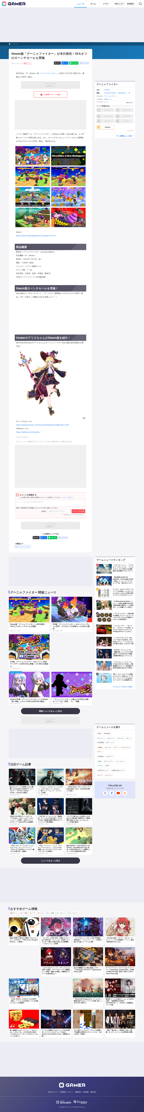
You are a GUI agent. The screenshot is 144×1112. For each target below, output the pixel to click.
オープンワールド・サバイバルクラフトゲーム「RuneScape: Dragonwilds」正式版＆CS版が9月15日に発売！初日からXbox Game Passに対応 (120, 971)
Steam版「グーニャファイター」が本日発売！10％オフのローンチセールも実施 (28, 625)
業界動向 (101, 756)
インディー (102, 738)
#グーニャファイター (23, 547)
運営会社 (93, 1092)
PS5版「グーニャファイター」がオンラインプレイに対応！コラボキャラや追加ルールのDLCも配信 (71, 626)
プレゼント (109, 775)
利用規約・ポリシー (66, 1092)
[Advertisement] (72, 25)
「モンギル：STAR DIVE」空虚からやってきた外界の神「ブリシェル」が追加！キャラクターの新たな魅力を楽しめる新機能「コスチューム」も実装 (56, 941)
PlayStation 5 (122, 93)
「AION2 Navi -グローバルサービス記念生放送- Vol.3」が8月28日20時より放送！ (79, 789)
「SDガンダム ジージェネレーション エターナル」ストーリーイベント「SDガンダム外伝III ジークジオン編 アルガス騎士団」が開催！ (22, 848)
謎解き (101, 747)
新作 (100, 733)
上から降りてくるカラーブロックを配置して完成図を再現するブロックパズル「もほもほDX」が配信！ (88, 1032)
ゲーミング (111, 742)
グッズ (117, 747)
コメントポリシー (68, 497)
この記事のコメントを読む (52, 94)
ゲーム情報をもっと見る (124, 136)
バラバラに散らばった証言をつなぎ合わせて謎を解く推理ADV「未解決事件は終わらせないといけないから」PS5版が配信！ (78, 819)
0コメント (28, 63)
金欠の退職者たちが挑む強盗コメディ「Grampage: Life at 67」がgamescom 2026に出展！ (87, 970)
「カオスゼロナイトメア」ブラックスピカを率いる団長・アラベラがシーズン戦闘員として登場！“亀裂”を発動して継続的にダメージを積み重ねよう (56, 971)
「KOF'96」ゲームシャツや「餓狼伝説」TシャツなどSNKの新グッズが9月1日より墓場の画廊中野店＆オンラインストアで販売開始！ (50, 819)
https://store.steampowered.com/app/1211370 (36, 235)
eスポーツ (110, 756)
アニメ (101, 751)
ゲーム (93, 4)
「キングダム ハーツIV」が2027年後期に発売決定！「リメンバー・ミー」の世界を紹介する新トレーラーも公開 (88, 940)
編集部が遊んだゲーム (119, 770)
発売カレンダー (119, 4)
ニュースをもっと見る (50, 860)
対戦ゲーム (108, 99)
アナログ (121, 738)
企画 (107, 765)
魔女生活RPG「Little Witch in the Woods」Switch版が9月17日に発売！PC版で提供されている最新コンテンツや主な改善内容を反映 (79, 848)
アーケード (112, 738)
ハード (130, 738)
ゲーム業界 (51, 913)
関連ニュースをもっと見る (50, 711)
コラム (101, 765)
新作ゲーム (14, 913)
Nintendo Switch (110, 93)
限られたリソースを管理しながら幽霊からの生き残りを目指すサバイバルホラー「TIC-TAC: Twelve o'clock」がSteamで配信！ (21, 790)
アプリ (106, 4)
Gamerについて (53, 1092)
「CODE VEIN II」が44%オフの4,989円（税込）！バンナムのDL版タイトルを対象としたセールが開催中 (24, 1001)
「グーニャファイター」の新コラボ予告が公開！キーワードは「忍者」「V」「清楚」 (71, 700)
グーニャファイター (49, 73)
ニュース (80, 4)
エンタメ (108, 747)
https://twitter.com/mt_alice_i (28, 432)
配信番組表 (130, 4)
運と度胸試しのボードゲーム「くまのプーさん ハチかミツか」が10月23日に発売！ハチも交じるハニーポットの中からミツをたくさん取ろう (24, 1033)
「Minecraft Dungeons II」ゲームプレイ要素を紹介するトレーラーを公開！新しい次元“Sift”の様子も (88, 1001)
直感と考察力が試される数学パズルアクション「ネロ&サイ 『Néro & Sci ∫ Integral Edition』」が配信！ (24, 940)
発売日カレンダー (104, 770)
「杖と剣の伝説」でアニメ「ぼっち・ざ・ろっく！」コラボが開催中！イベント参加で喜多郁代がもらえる (120, 940)
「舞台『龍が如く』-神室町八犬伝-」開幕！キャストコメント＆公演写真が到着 (119, 1031)
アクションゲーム (110, 96)
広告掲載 (86, 1092)
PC (129, 93)
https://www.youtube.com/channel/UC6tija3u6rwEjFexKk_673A (42, 425)
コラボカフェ (126, 747)
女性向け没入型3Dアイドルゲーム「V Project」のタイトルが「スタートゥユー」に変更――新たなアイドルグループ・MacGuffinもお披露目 (22, 819)
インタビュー (121, 761)
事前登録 (107, 733)
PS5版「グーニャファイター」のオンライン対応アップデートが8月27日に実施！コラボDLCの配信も (29, 664)
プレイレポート (109, 761)
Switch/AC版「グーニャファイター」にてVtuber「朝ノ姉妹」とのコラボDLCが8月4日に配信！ (29, 700)
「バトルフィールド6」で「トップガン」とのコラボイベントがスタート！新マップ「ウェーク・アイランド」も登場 (50, 790)
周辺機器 (101, 742)
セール (101, 775)
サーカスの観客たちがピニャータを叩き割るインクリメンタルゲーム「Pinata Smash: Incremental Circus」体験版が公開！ (56, 1033)
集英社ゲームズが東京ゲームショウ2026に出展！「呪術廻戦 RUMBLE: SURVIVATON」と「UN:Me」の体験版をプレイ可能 (120, 1002)
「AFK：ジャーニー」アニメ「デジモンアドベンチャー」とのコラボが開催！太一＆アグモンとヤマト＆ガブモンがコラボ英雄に (50, 848)
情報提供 (78, 1092)
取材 (100, 761)
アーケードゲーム (15, 672)
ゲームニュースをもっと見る (122, 687)
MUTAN (107, 90)
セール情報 (24, 913)
